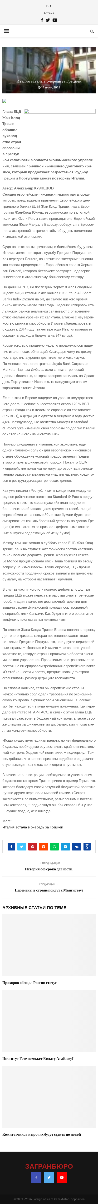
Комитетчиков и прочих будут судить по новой (41, 1134)
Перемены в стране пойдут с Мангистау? (49, 890)
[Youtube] (62, 1177)
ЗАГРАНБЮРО (49, 1166)
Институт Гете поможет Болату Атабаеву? (38, 1058)
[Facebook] (36, 1177)
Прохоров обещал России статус (29, 982)
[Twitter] (49, 1177)
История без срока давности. (49, 869)
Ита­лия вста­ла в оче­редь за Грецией (32, 827)
